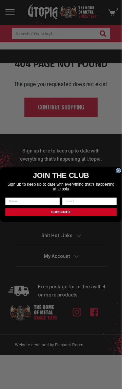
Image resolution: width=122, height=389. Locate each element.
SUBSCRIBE (61, 211)
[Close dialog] (118, 171)
